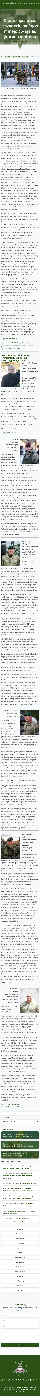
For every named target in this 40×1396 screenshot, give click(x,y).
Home (15, 41)
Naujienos (23, 41)
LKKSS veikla (20, 1243)
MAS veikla (20, 1248)
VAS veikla (20, 1290)
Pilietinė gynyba (20, 1257)
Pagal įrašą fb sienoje (8, 433)
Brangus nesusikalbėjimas (28, 1183)
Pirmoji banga (20, 1262)
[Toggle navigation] (3, 6)
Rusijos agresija (20, 1271)
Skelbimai (20, 1276)
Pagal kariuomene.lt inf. (9, 339)
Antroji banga (20, 1229)
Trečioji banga (20, 1281)
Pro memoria (20, 1267)
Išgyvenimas (20, 1238)
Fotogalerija (20, 1234)
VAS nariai (20, 1285)
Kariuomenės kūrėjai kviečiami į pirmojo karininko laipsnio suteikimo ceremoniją (18, 1175)
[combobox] (20, 1122)
